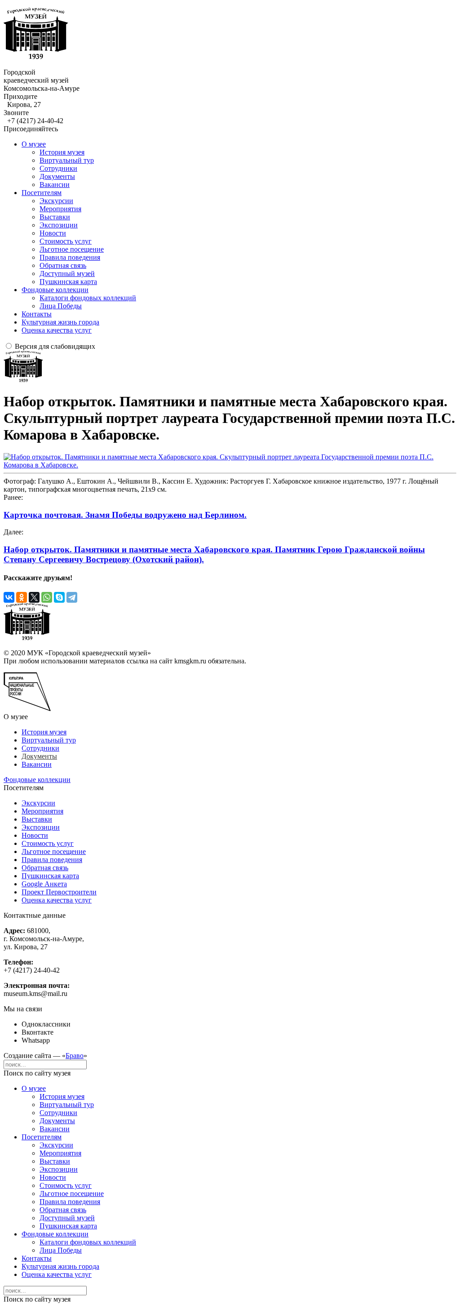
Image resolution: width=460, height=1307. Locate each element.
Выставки (55, 217)
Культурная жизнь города (60, 322)
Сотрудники (58, 168)
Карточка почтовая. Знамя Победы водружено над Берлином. (125, 515)
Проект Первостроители (59, 892)
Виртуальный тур (67, 160)
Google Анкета (44, 884)
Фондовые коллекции (55, 289)
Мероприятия (60, 209)
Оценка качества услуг (57, 330)
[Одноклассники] (21, 597)
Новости (53, 233)
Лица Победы (61, 306)
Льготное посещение (72, 249)
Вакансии (55, 184)
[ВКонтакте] (9, 597)
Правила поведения (70, 257)
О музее (34, 144)
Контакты (37, 314)
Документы (57, 176)
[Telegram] (71, 597)
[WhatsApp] (46, 597)
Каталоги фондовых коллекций (88, 298)
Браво (75, 1055)
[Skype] (59, 597)
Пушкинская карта (68, 281)
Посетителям (42, 192)
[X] (34, 597)
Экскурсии (56, 200)
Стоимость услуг (66, 241)
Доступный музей (67, 273)
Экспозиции (59, 225)
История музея (62, 152)
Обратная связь (63, 265)
